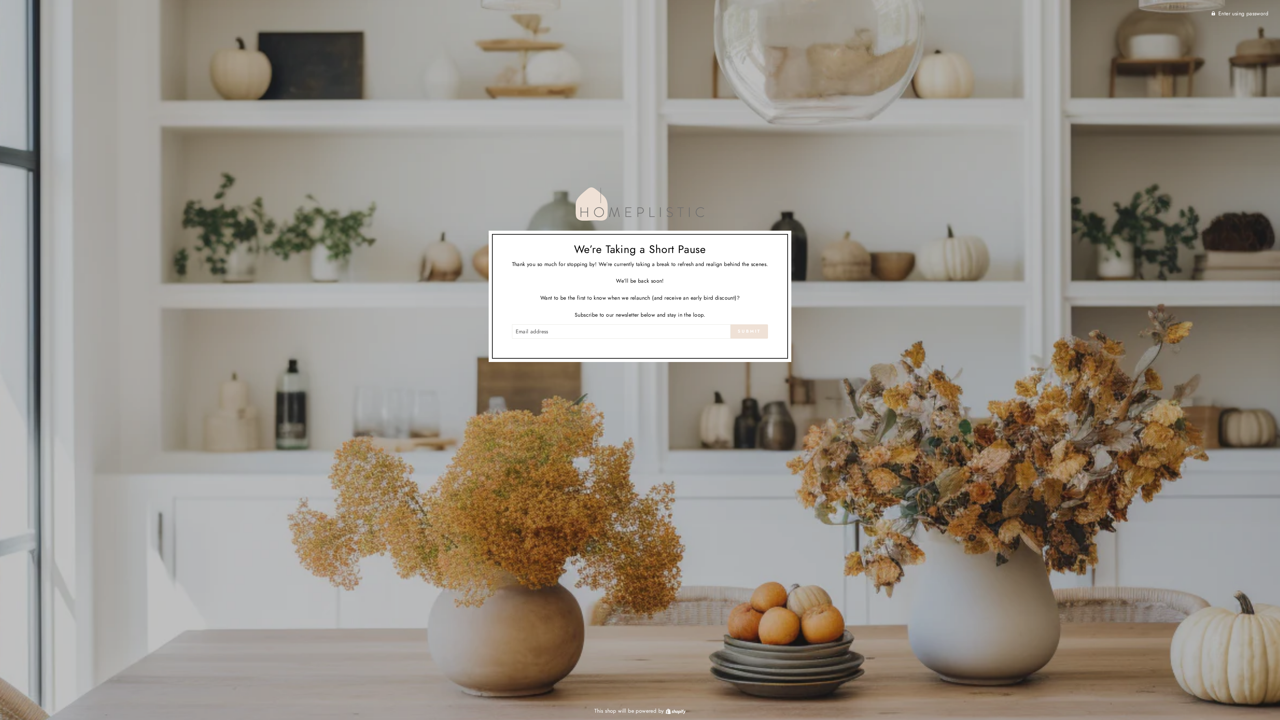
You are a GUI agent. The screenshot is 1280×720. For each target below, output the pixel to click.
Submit (749, 331)
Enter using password (1243, 13)
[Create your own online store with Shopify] (676, 711)
